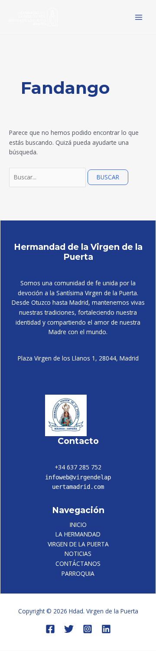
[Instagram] (87, 629)
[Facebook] (50, 629)
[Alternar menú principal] (139, 17)
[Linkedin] (106, 629)
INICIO (78, 524)
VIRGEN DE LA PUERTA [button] (78, 544)
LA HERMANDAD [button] (78, 534)
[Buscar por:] (48, 177)
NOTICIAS (78, 553)
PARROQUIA (78, 573)
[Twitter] (69, 629)
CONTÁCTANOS (78, 563)
